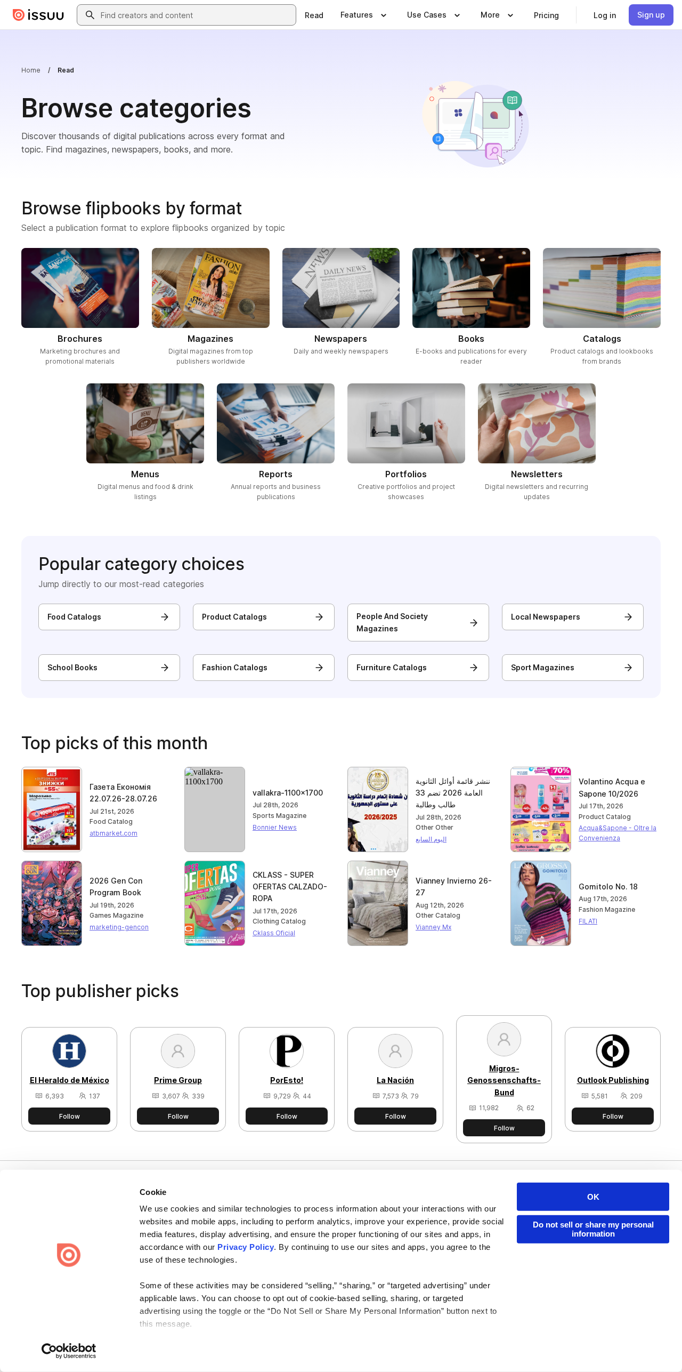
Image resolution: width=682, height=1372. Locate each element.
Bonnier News (275, 827)
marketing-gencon (119, 927)
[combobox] (196, 15)
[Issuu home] (38, 15)
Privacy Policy (245, 1246)
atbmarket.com (113, 833)
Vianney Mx (433, 927)
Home (30, 70)
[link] (314, 15)
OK (593, 1196)
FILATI (588, 921)
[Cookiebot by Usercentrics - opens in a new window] (69, 1351)
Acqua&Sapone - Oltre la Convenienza (617, 833)
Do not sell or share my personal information (593, 1229)
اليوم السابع (431, 839)
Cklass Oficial (274, 933)
